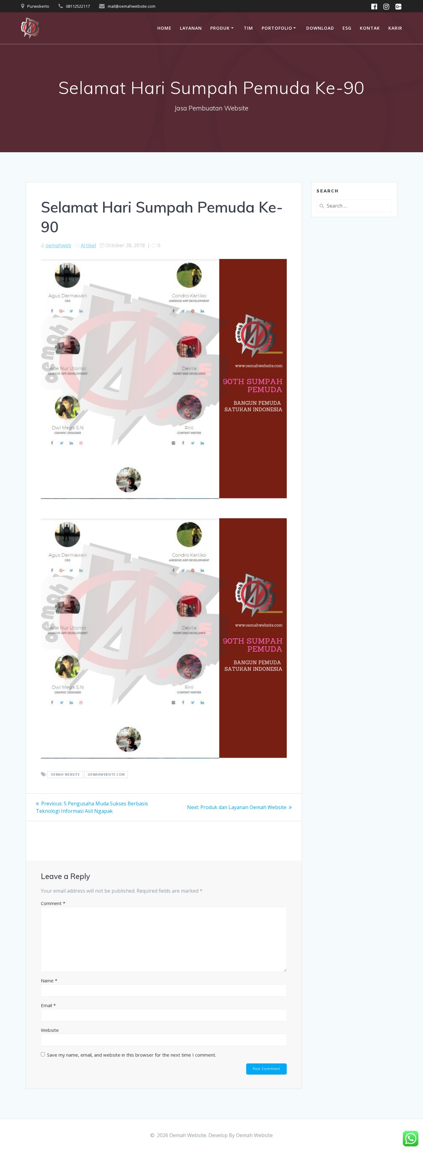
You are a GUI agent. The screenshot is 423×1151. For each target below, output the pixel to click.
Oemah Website (254, 1135)
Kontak (370, 28)
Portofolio (277, 28)
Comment (53, 903)
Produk (220, 28)
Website (50, 1030)
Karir (395, 28)
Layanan (191, 28)
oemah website (65, 775)
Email (48, 1005)
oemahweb (58, 245)
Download (320, 28)
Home (164, 28)
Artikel (88, 245)
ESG (346, 28)
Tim (248, 28)
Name (49, 980)
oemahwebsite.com (106, 775)
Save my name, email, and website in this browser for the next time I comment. (131, 1055)
